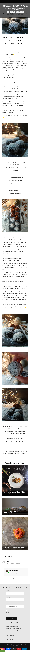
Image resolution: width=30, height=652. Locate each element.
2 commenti (8, 46)
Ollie (7, 562)
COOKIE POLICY (19, 11)
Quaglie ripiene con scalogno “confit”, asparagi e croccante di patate (14, 493)
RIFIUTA (12, 11)
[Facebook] (8, 649)
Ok (8, 11)
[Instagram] (2, 649)
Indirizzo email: (10, 604)
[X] (13, 649)
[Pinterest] (18, 649)
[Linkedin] (24, 649)
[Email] (2, 651)
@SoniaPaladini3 (17, 445)
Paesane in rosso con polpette (13, 548)
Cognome (9, 597)
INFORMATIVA (23, 644)
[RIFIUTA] (28, 9)
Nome (7, 590)
